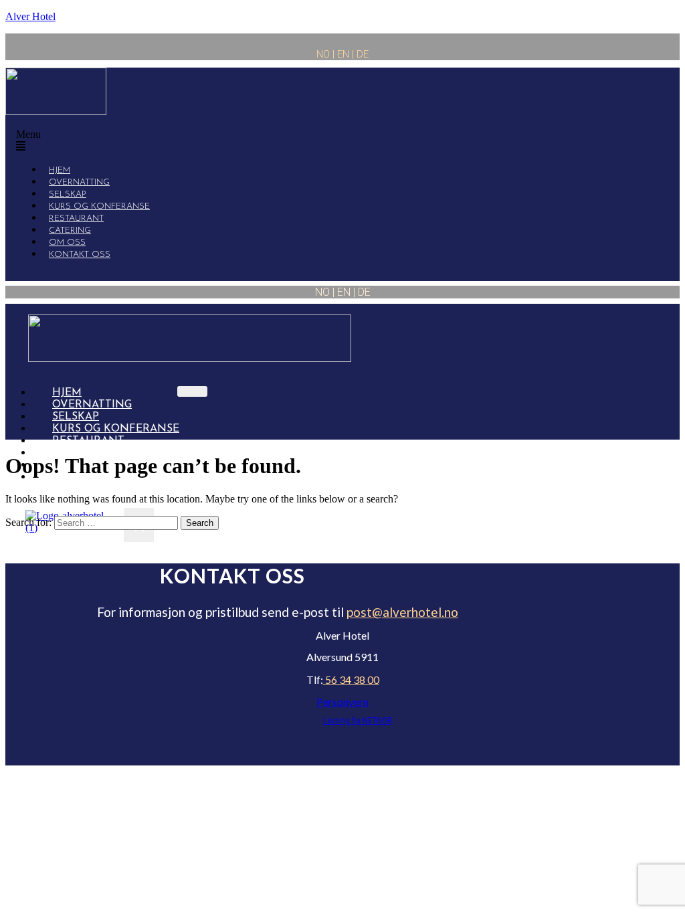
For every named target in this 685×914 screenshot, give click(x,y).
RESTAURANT (88, 441)
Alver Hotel (30, 16)
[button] (275, 140)
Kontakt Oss (79, 254)
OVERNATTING (92, 404)
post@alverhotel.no (402, 612)
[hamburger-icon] (192, 391)
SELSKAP (75, 417)
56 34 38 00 (351, 679)
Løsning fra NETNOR (357, 720)
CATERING (79, 453)
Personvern (342, 701)
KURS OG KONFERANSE (115, 429)
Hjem (67, 392)
